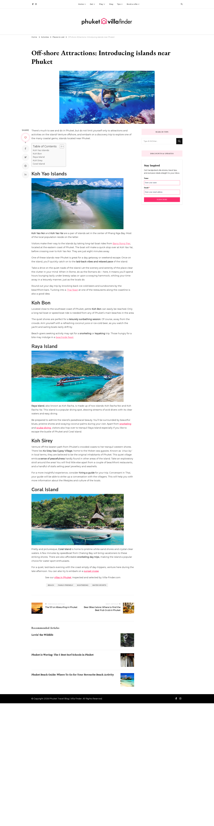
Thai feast (72, 290)
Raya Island (39, 157)
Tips (119, 4)
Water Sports (99, 585)
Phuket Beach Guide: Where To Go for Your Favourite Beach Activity (72, 674)
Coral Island (39, 164)
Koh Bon (37, 153)
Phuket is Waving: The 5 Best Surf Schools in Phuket (62, 654)
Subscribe (162, 200)
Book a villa (132, 4)
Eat (91, 4)
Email (147, 188)
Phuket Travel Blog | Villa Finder (65, 698)
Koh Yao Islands (41, 150)
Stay (111, 4)
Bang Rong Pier (121, 243)
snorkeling (125, 424)
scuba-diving (43, 427)
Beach (51, 585)
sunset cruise (91, 571)
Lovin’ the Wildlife (42, 635)
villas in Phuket (62, 577)
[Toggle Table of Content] (60, 146)
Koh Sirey (37, 160)
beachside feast (64, 337)
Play (101, 4)
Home (81, 4)
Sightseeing (82, 585)
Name (146, 178)
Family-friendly (65, 585)
